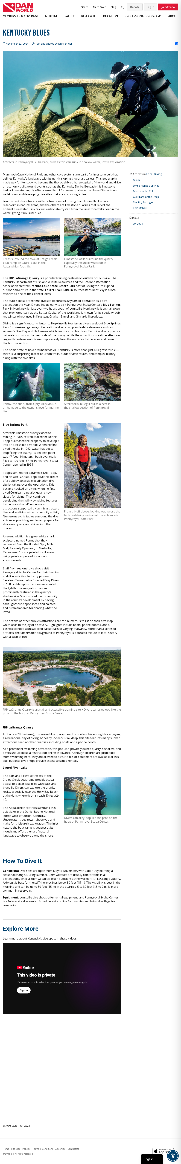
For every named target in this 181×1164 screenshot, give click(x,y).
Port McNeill (140, 208)
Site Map (16, 1148)
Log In (150, 7)
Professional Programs (143, 16)
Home (6, 1148)
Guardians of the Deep (146, 196)
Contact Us (73, 1148)
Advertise (60, 1148)
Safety (70, 16)
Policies (26, 1148)
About (173, 16)
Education (110, 16)
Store (84, 7)
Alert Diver (99, 7)
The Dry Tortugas (143, 202)
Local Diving (154, 174)
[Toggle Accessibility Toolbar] (172, 1155)
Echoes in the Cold (143, 191)
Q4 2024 (138, 223)
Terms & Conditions (43, 1148)
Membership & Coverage (20, 16)
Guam (136, 180)
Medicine (51, 16)
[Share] (176, 43)
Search (122, 7)
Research (88, 16)
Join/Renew (168, 7)
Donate (134, 7)
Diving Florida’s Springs (146, 185)
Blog (113, 7)
